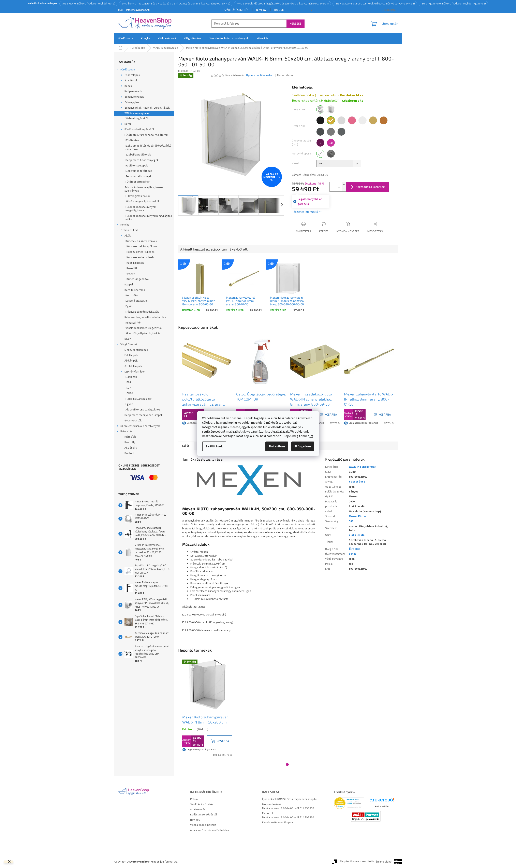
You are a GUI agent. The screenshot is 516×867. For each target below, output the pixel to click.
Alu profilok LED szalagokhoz (143, 410)
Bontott (129, 453)
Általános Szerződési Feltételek (209, 830)
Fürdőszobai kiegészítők (139, 129)
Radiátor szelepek (137, 166)
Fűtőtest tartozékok (138, 182)
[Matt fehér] (362, 120)
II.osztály (129, 442)
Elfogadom (302, 446)
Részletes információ (305, 212)
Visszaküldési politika (203, 825)
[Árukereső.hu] (382, 801)
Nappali (128, 285)
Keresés (295, 23)
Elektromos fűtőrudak (139, 171)
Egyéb (129, 306)
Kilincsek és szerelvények (141, 241)
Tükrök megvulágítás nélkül (142, 202)
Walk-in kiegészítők (137, 119)
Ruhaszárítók (133, 323)
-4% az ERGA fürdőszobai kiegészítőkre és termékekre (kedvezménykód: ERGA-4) (282, 4)
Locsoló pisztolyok (137, 301)
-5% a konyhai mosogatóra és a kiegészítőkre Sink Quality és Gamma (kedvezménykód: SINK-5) (175, 4)
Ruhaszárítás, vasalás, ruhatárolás (145, 317)
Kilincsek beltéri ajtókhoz (142, 246)
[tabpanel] (207, 381)
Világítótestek (128, 344)
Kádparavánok (133, 91)
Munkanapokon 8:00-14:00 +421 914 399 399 (288, 808)
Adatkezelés (198, 810)
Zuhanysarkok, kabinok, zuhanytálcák (147, 108)
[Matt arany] (373, 120)
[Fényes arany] (331, 120)
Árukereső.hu (381, 806)
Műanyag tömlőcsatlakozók (142, 312)
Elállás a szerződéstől (203, 815)
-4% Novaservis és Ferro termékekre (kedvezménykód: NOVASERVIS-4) (375, 4)
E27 (129, 388)
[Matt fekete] (320, 120)
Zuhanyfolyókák (134, 97)
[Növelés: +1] (344, 184)
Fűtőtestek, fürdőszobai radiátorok (146, 135)
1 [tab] (287, 764)
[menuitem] (125, 38)
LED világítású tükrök (138, 196)
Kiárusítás (126, 431)
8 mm (352, 554)
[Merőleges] (320, 153)
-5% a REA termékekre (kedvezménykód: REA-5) (88, 4)
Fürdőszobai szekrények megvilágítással (141, 209)
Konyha (124, 225)
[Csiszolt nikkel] (331, 131)
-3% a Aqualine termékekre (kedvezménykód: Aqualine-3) (453, 4)
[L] (331, 153)
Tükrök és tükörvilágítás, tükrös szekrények (143, 189)
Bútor (127, 124)
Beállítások (214, 446)
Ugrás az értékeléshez (260, 75)
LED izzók (131, 377)
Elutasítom (276, 446)
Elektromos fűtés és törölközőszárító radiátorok (148, 147)
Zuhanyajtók (131, 102)
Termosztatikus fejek (139, 176)
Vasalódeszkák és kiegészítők (144, 328)
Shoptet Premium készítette (357, 862)
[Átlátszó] (320, 109)
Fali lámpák (131, 355)
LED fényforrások (134, 372)
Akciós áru (130, 448)
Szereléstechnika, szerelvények (140, 426)
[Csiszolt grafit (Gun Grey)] (320, 131)
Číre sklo (354, 549)
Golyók (131, 274)
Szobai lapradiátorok (138, 155)
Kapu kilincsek (135, 263)
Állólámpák (131, 361)
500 (351, 521)
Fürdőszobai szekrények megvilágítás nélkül (149, 217)
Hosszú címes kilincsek (140, 252)
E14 (129, 382)
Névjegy (261, 10)
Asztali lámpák (133, 366)
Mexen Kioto (357, 516)
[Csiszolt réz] (384, 120)
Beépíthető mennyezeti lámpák (143, 415)
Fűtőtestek (132, 140)
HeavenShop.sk (283, 823)
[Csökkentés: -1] (344, 189)
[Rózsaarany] (352, 120)
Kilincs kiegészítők (138, 279)
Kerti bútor (132, 296)
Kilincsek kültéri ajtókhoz (142, 257)
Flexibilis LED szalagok (139, 399)
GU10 (130, 393)
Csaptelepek (132, 75)
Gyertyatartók (133, 421)
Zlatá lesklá (357, 535)
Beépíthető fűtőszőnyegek (142, 160)
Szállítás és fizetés (236, 10)
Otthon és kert (129, 230)
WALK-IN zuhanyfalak (136, 113)
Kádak (128, 86)
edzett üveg (357, 482)
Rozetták (132, 268)
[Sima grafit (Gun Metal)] (341, 131)
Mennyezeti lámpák (136, 350)
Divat (127, 339)
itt (311, 436)
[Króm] (341, 120)
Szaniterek (131, 81)
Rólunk (279, 10)
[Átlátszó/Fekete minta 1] (331, 109)
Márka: (285, 75)
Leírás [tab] (186, 446)
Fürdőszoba (127, 70)
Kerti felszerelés (134, 290)
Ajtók (127, 236)
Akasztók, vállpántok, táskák (143, 333)
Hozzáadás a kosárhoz (370, 186)
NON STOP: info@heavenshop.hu (297, 799)
